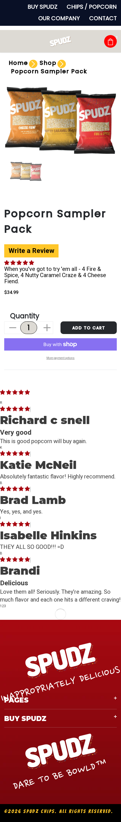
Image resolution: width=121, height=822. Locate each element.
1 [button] (1, 606)
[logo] (60, 41)
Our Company (59, 18)
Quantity (24, 316)
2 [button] (3, 606)
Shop (48, 63)
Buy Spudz (42, 7)
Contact (103, 18)
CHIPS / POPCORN (92, 7)
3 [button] (5, 606)
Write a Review (31, 251)
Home (18, 63)
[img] (15, 409)
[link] (26, 171)
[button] (19, 263)
